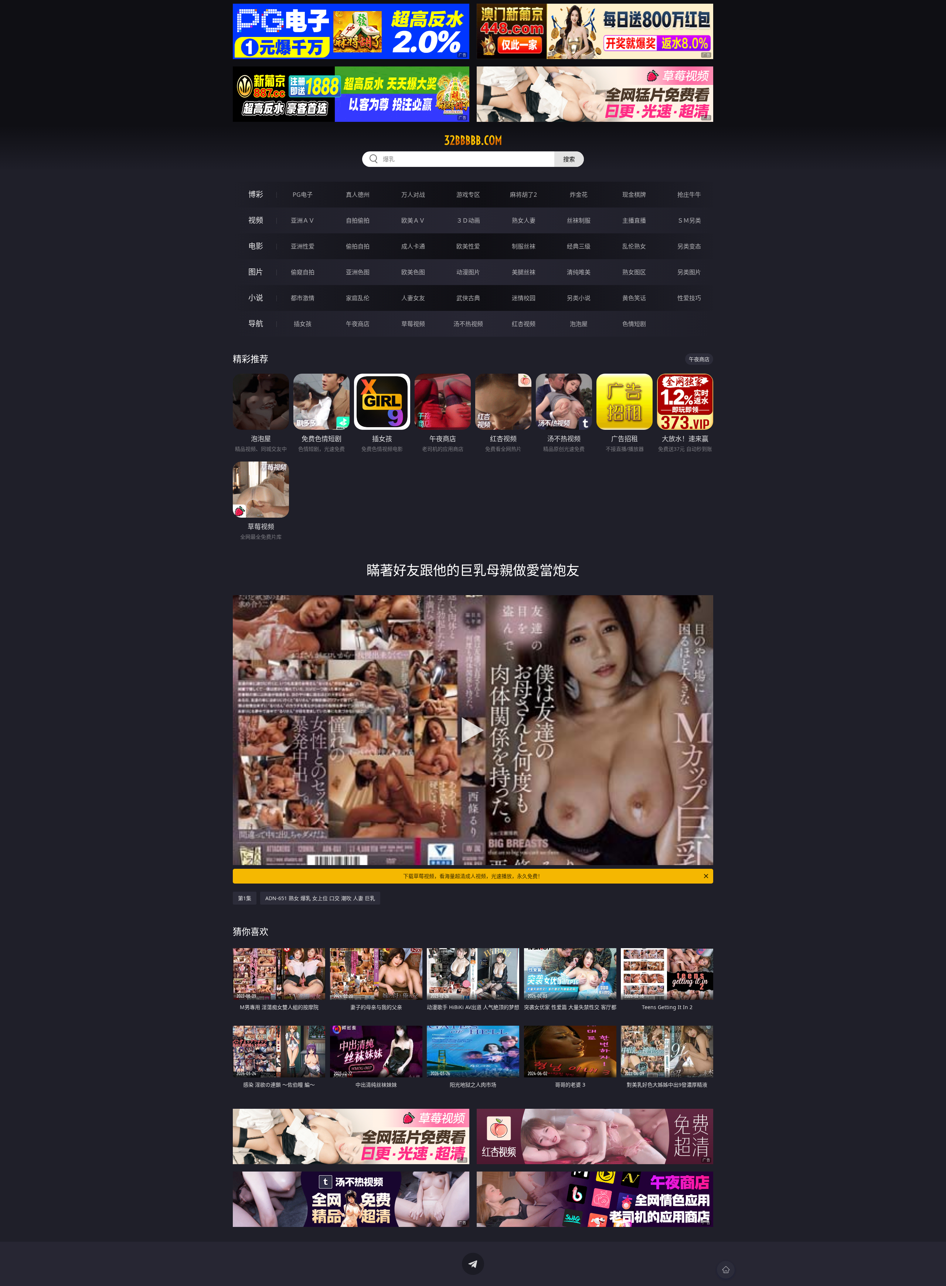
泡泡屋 (579, 324)
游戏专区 (468, 195)
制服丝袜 (523, 246)
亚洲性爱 (302, 246)
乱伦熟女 (634, 246)
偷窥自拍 (302, 272)
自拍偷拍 (358, 220)
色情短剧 (634, 324)
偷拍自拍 (358, 246)
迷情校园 (523, 298)
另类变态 (689, 246)
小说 (255, 298)
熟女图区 (634, 272)
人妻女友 (413, 298)
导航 (255, 324)
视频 (255, 220)
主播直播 (634, 220)
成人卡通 (413, 246)
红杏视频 (523, 324)
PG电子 (303, 195)
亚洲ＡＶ (302, 220)
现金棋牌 (634, 195)
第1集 (244, 898)
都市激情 (302, 298)
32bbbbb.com (473, 140)
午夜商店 (358, 324)
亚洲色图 (358, 272)
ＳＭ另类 (689, 220)
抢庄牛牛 (689, 195)
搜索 (569, 159)
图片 (255, 272)
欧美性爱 (468, 246)
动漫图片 (468, 272)
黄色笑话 (634, 298)
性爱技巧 (689, 298)
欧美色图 (413, 272)
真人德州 (358, 195)
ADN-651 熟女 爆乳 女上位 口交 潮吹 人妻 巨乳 (320, 898)
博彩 (255, 194)
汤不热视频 (468, 324)
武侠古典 (468, 298)
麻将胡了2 (523, 195)
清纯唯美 (579, 272)
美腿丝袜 (523, 272)
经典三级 (579, 246)
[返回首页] (726, 1270)
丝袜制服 (579, 220)
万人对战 (413, 195)
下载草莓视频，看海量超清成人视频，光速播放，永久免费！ (473, 875)
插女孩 (303, 324)
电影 (255, 246)
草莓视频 (413, 324)
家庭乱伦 (358, 298)
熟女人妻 (523, 220)
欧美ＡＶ (413, 220)
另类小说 (579, 298)
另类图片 (689, 272)
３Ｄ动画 (468, 220)
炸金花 (579, 195)
